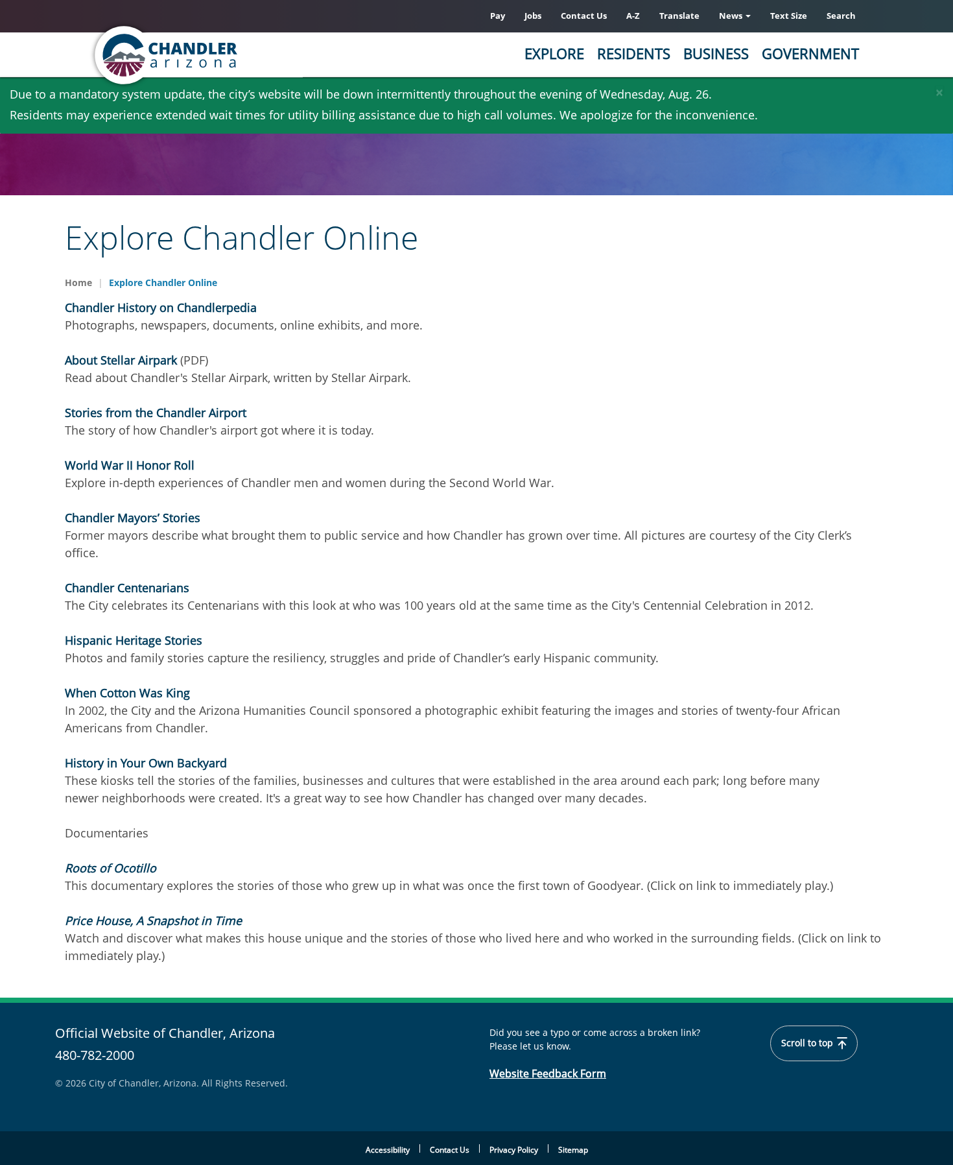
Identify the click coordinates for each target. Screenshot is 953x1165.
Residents (633, 53)
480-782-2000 (94, 1055)
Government (810, 53)
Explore (554, 53)
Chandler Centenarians (127, 587)
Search (841, 15)
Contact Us (584, 15)
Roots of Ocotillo (110, 868)
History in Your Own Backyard (146, 763)
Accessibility (388, 1149)
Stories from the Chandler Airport (155, 412)
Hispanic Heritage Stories (133, 640)
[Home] (217, 55)
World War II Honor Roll (129, 465)
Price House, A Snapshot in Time (153, 920)
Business (716, 53)
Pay (497, 15)
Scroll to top (808, 1043)
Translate (679, 15)
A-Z (633, 15)
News (731, 15)
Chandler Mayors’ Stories (132, 517)
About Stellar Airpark (121, 360)
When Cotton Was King (127, 693)
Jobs (532, 15)
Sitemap (573, 1149)
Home (78, 282)
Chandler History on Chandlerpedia (161, 307)
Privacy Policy (513, 1149)
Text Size (788, 15)
